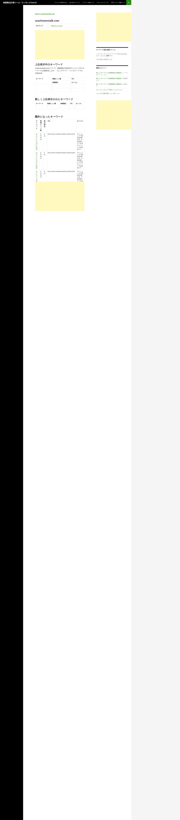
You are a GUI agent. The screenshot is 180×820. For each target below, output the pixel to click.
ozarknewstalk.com (48, 14)
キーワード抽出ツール (88, 2)
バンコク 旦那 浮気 (102, 93)
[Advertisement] (59, 44)
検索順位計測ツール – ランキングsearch (20, 2)
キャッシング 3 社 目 (36, 160)
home (37, 14)
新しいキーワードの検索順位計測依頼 (108, 73)
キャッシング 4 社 (36, 177)
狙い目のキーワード (75, 2)
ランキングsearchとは (61, 2)
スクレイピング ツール (103, 2)
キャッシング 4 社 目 (36, 141)
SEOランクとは (57, 26)
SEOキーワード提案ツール (118, 2)
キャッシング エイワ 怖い (104, 90)
